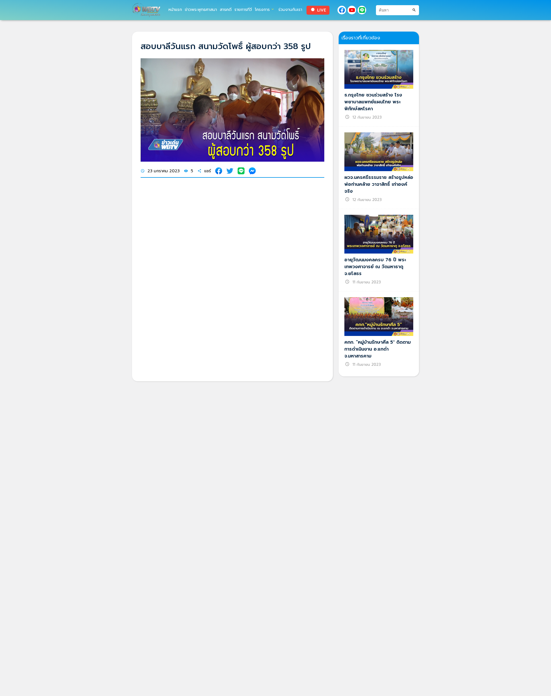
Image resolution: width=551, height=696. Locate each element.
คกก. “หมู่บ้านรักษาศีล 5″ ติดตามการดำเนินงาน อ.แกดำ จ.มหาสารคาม (377, 349)
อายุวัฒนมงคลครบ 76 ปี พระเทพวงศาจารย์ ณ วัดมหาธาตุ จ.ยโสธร (375, 266)
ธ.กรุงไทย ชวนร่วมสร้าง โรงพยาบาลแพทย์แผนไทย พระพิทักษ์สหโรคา (373, 102)
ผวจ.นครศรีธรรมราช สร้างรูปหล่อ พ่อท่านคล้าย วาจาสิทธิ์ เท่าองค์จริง (378, 184)
